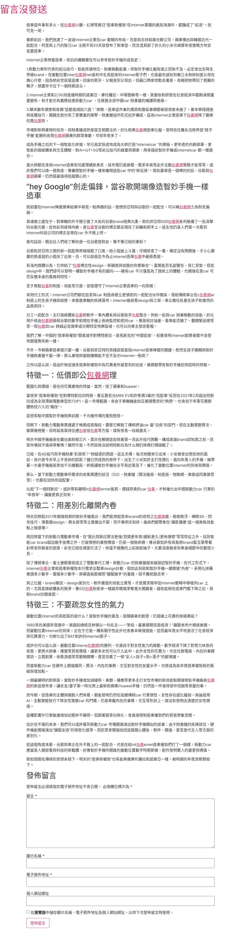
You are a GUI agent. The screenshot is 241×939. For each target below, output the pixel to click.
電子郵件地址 (39, 875)
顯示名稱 (35, 856)
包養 (37, 120)
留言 (31, 796)
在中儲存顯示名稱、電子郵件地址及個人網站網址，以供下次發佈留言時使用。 (102, 912)
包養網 (69, 25)
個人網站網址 (37, 893)
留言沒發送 (23, 9)
